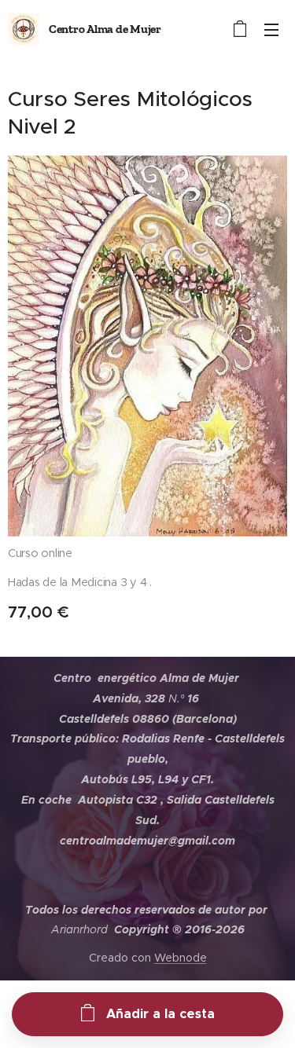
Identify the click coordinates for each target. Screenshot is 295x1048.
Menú (271, 29)
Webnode (180, 958)
